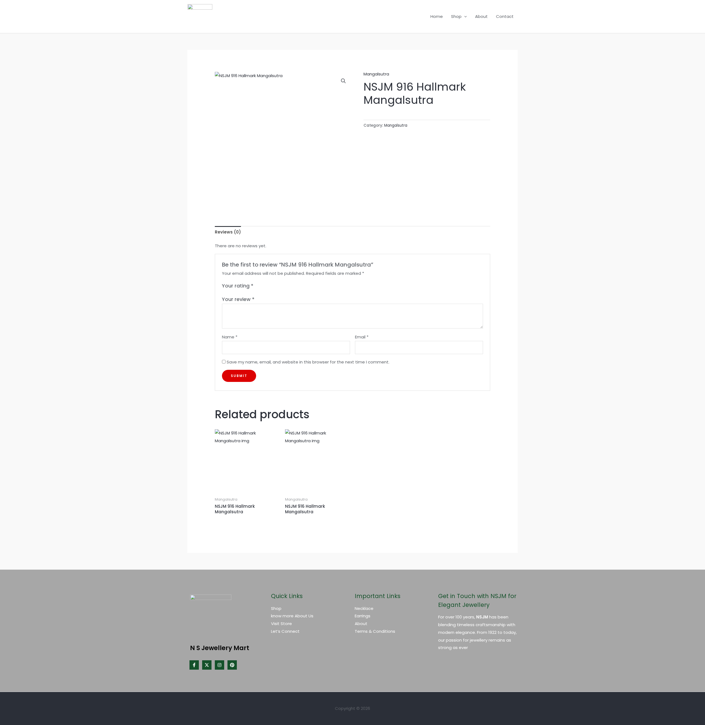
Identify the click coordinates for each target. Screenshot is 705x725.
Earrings (362, 616)
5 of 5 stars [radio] (282, 285)
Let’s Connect (285, 631)
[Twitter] (207, 665)
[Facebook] (194, 665)
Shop (456, 16)
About (481, 16)
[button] (464, 16)
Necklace (364, 608)
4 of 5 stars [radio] (276, 285)
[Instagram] (219, 665)
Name (229, 337)
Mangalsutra (376, 74)
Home (436, 16)
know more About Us (292, 616)
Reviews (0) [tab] (228, 232)
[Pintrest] (232, 665)
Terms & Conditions (375, 631)
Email (361, 337)
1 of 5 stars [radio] (258, 285)
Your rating (237, 285)
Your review (238, 299)
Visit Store (281, 623)
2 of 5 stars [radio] (264, 285)
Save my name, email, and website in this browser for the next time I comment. (308, 362)
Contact (505, 16)
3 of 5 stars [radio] (270, 285)
